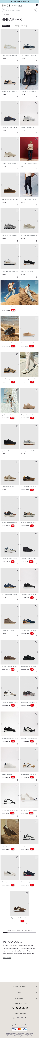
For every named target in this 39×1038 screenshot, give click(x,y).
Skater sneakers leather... (10, 882)
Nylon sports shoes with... (10, 271)
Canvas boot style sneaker (29, 810)
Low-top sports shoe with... (29, 91)
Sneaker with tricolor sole (29, 702)
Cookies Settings (27, 1034)
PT (22, 1018)
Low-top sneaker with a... (29, 199)
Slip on (23, 26)
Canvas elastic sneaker (28, 343)
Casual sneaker (6, 846)
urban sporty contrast (28, 379)
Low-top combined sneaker (10, 91)
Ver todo (5, 26)
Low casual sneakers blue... (29, 55)
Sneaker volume (7, 774)
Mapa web (29, 1035)
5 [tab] (6, 30)
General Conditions (12, 1035)
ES (18, 1018)
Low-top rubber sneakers (29, 163)
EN (26, 1018)
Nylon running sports (27, 882)
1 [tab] (2, 30)
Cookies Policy (18, 1034)
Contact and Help (19, 986)
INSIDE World (19, 998)
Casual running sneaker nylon (11, 163)
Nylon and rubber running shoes (12, 55)
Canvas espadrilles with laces (11, 307)
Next (17, 41)
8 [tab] (9, 30)
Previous (3, 41)
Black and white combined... (11, 810)
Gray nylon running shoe (9, 235)
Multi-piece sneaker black (10, 738)
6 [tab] (7, 30)
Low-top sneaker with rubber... (11, 199)
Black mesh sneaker (27, 271)
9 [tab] (30, 66)
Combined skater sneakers (10, 558)
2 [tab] (3, 30)
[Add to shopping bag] (17, 61)
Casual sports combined (28, 774)
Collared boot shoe (8, 630)
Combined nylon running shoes (12, 127)
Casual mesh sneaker (8, 487)
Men (20, 5)
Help (19, 992)
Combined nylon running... (10, 379)
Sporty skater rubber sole (10, 451)
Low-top (15, 26)
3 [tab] (4, 30)
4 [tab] (5, 30)
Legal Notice (22, 1035)
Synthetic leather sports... (10, 415)
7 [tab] (8, 30)
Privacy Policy (9, 1034)
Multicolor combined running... (11, 522)
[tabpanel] (19, 903)
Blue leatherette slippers (9, 594)
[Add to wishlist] (17, 30)
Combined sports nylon (28, 594)
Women (15, 5)
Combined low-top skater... (10, 702)
